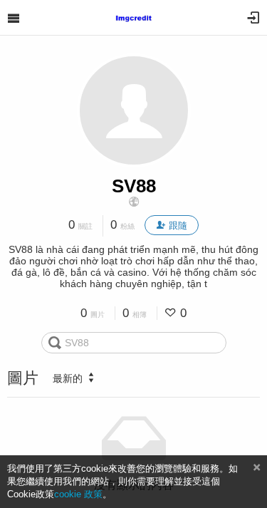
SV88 (134, 186)
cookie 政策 (78, 494)
